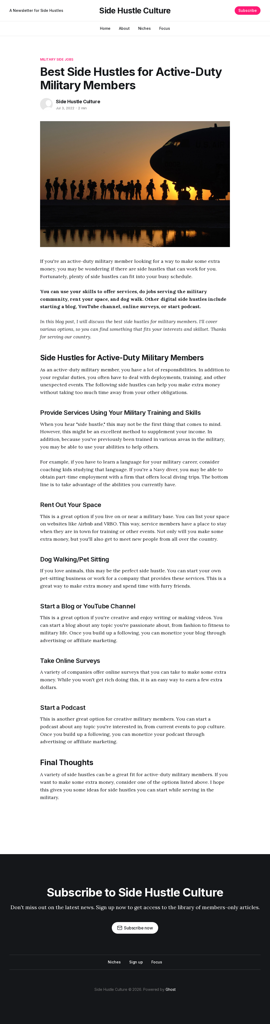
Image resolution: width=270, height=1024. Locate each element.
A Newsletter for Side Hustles (36, 10)
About (124, 28)
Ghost (171, 989)
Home (105, 28)
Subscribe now (138, 928)
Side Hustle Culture (135, 10)
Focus (164, 28)
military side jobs (56, 59)
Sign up (136, 962)
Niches (144, 28)
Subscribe (247, 10)
